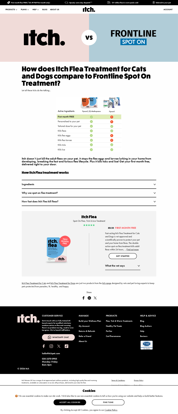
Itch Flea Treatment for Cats (34, 283)
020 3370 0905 (49, 358)
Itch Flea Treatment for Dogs (62, 283)
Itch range (106, 283)
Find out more (133, 249)
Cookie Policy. (111, 409)
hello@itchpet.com (51, 353)
